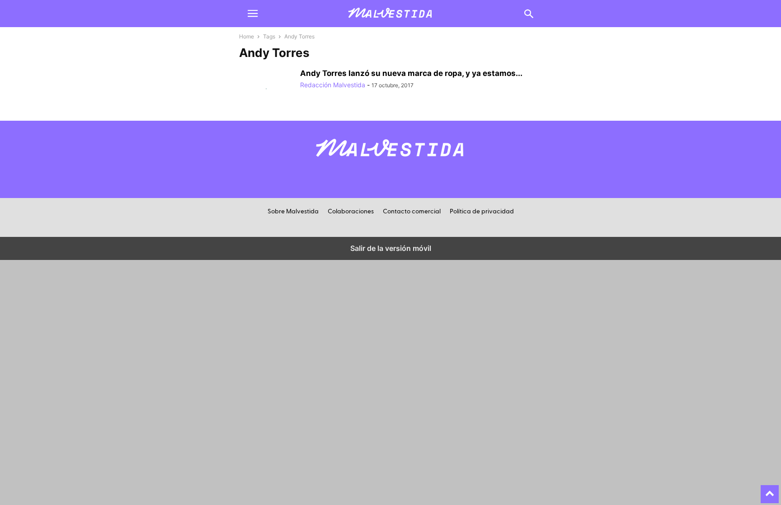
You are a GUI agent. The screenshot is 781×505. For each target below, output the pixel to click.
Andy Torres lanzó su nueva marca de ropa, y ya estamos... (411, 73)
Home (246, 36)
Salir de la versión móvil (390, 248)
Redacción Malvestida (332, 85)
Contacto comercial (412, 211)
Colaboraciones (351, 211)
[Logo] (390, 161)
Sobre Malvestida (293, 211)
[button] (252, 13)
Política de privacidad (482, 211)
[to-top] (770, 490)
